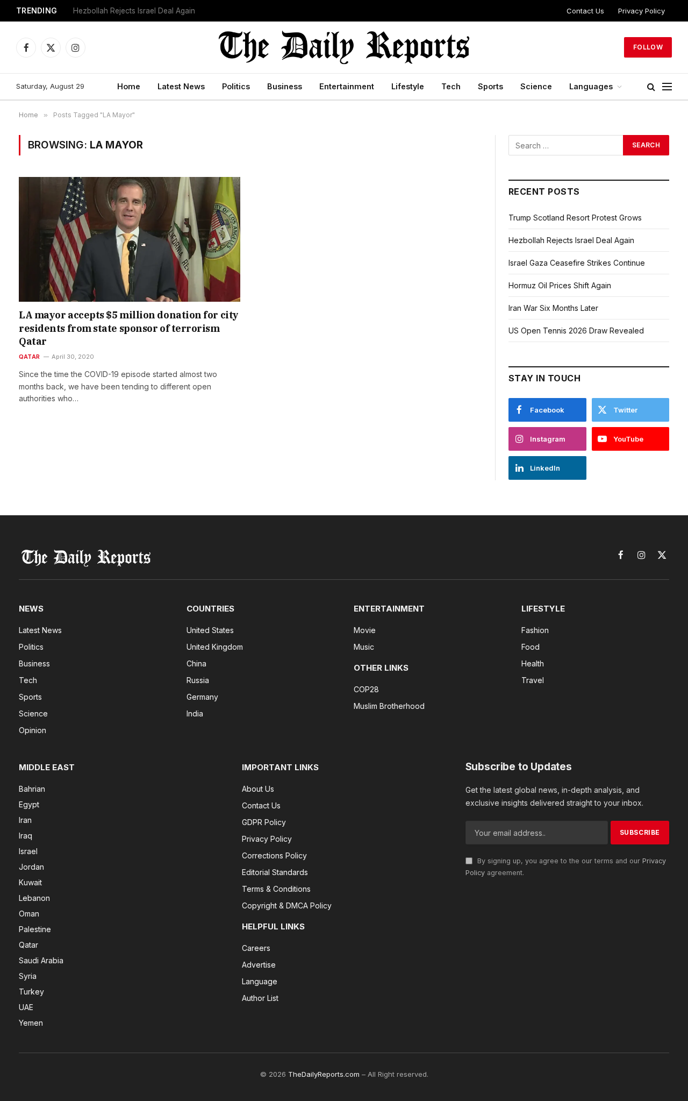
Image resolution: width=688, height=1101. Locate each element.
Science (536, 86)
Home (128, 86)
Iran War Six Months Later (553, 307)
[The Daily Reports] (344, 47)
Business (284, 86)
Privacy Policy (641, 10)
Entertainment (346, 86)
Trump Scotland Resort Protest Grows (575, 217)
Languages (591, 86)
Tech (451, 86)
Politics (236, 86)
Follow (648, 47)
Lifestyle (407, 86)
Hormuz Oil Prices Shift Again (559, 285)
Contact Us (585, 10)
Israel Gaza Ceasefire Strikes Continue (139, 10)
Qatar (29, 356)
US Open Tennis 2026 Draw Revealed (576, 330)
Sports (490, 86)
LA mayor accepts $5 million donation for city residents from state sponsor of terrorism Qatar (129, 328)
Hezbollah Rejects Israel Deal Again (571, 240)
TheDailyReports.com (324, 1074)
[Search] (651, 87)
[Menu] (667, 87)
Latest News (181, 86)
